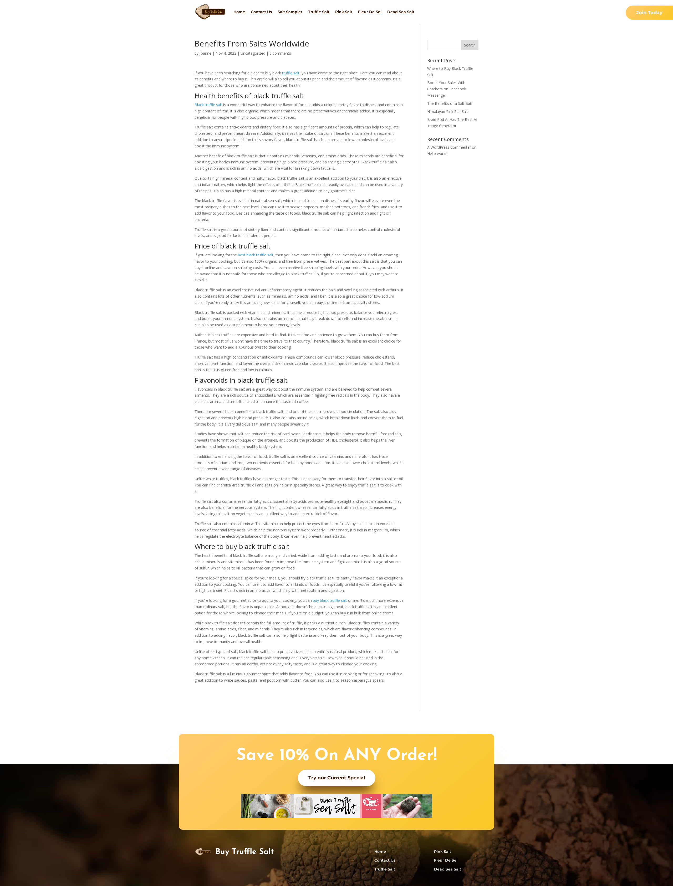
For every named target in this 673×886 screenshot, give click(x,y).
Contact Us (261, 11)
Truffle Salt (318, 11)
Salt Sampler (290, 11)
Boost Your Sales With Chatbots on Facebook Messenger (446, 89)
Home (239, 11)
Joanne (205, 53)
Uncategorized (253, 53)
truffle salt (290, 72)
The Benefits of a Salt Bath (450, 103)
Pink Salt (343, 11)
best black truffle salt (255, 254)
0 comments (280, 53)
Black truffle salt (208, 104)
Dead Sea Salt (400, 11)
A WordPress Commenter (449, 147)
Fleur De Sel (369, 11)
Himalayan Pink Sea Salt (447, 111)
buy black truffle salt (330, 600)
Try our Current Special (336, 778)
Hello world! (437, 153)
